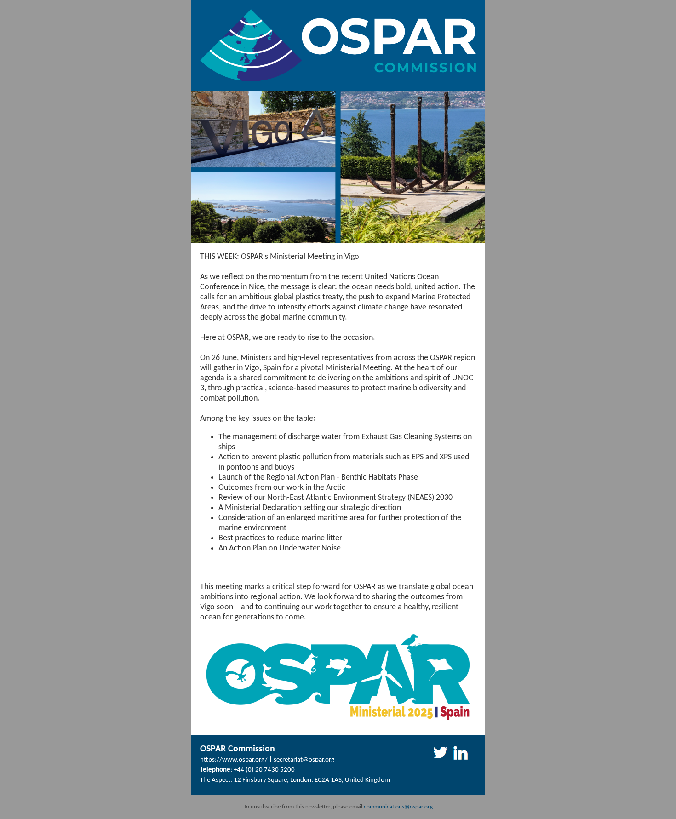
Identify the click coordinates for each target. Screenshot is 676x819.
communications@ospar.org (398, 807)
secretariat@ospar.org (304, 759)
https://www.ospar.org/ (234, 759)
